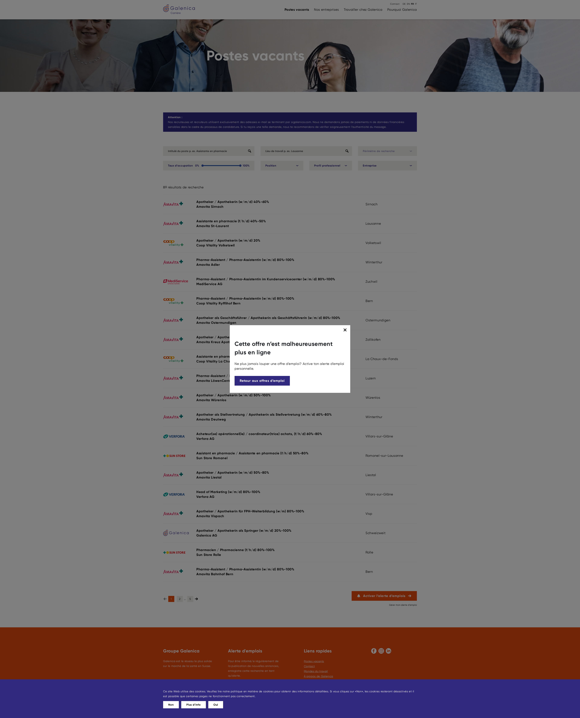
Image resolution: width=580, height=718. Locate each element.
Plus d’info (193, 704)
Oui (215, 704)
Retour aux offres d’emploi (262, 381)
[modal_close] (345, 330)
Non (171, 704)
